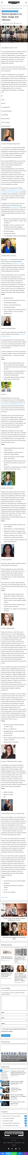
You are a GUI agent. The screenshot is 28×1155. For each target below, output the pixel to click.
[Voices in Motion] (14, 2)
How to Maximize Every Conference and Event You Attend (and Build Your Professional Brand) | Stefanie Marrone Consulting (21, 977)
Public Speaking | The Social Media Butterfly (7, 957)
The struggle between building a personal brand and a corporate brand (20, 959)
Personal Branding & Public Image (14, 8)
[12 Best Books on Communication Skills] (5, 1090)
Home (4, 8)
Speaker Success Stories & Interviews (11, 1116)
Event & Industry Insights (8, 1118)
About (23, 1142)
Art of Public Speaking (7, 1120)
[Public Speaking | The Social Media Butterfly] (7, 952)
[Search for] (26, 3)
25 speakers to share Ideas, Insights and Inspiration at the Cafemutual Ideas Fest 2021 (18, 1072)
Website (3, 1023)
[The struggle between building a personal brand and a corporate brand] (21, 952)
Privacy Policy (17, 1142)
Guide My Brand (15, 207)
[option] (14, 1053)
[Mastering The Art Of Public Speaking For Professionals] (7, 968)
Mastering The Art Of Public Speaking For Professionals (6, 975)
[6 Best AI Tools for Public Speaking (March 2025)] (5, 1083)
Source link (4, 897)
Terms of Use (10, 1142)
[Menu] (2, 3)
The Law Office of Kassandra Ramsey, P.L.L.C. (13, 404)
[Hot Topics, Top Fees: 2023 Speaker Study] (5, 1104)
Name (3, 1012)
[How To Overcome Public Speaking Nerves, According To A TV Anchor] (5, 1097)
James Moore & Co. (16, 263)
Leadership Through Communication (11, 1123)
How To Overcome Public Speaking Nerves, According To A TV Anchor (19, 1096)
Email (2, 1017)
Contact (14, 1145)
